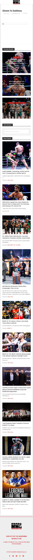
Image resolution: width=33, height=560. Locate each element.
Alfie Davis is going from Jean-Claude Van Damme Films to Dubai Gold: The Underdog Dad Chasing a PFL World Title (16, 85)
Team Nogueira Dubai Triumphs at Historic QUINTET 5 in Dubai (15, 424)
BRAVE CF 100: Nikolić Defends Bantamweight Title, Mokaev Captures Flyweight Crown (16, 355)
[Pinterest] (23, 556)
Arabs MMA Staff (16, 13)
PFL (16, 79)
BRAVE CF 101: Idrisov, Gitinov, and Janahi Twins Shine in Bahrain (15, 322)
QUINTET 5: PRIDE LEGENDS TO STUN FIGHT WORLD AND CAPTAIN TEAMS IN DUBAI (16, 501)
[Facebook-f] (9, 556)
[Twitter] (13, 556)
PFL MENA (22, 103)
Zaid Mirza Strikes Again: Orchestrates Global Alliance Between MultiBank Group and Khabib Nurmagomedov (16, 389)
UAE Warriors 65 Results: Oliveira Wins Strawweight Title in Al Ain (14, 287)
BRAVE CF (9, 328)
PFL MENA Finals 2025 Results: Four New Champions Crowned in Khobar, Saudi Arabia (16, 108)
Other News (16, 57)
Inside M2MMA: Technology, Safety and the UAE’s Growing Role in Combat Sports (16, 62)
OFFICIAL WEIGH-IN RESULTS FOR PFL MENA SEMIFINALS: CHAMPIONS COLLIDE (16, 458)
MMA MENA (11, 103)
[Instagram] (20, 556)
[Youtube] (16, 556)
